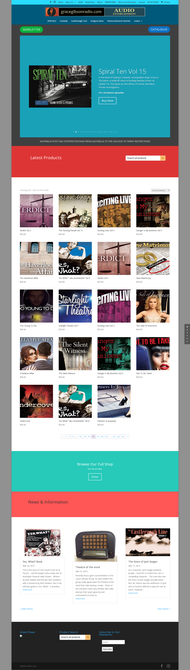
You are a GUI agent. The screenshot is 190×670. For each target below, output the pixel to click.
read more (27, 589)
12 (99, 131)
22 (118, 436)
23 (123, 436)
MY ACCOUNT (153, 2)
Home (60, 2)
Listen (137, 21)
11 (97, 131)
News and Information (127, 2)
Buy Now (107, 100)
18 (113, 131)
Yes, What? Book (32, 561)
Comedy (64, 21)
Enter (95, 477)
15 (106, 131)
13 (102, 131)
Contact (142, 2)
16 (109, 131)
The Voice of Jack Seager (143, 561)
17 (111, 131)
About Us (69, 2)
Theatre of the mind (88, 567)
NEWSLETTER (31, 29)
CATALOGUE (159, 29)
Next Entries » (164, 609)
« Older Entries (26, 609)
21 (114, 436)
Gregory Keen (97, 21)
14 (104, 131)
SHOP (80, 2)
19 (116, 131)
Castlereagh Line (79, 21)
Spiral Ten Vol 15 (122, 71)
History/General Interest (118, 21)
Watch (99, 2)
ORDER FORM (110, 2)
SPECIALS (51, 21)
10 (95, 131)
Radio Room (90, 2)
